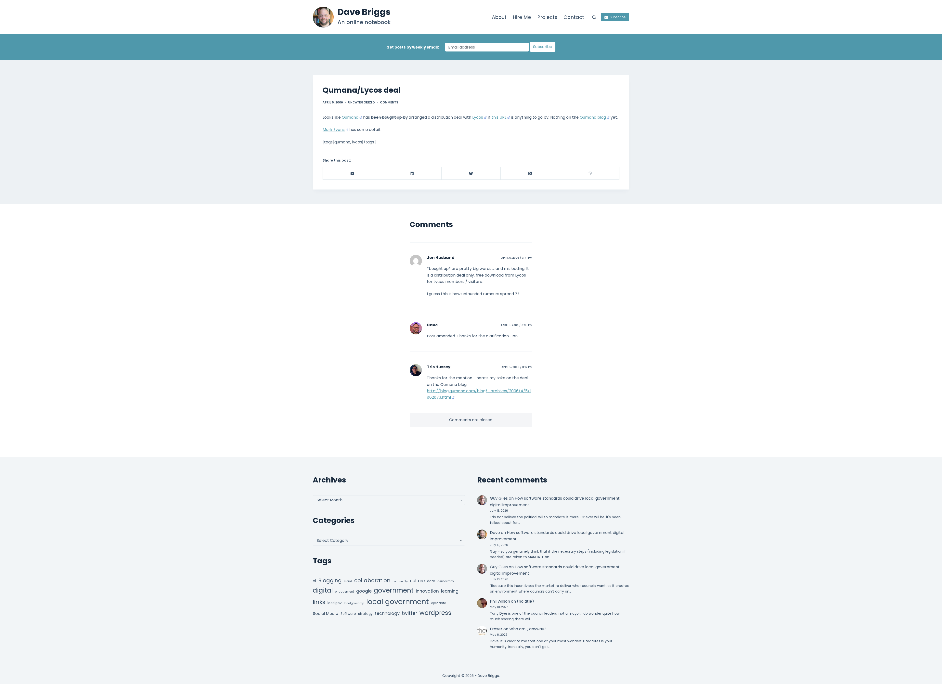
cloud (348, 581)
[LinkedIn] (412, 173)
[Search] (594, 17)
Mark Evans (334, 129)
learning (449, 591)
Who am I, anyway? (527, 629)
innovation (427, 591)
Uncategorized (361, 102)
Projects (547, 17)
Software (348, 613)
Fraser (496, 629)
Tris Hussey (438, 367)
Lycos (477, 117)
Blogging (330, 580)
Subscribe (618, 17)
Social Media (325, 613)
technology (387, 613)
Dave (432, 325)
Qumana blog (593, 117)
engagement (344, 592)
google (364, 591)
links (319, 602)
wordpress (435, 612)
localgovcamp (354, 603)
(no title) (525, 601)
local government (397, 601)
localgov (334, 603)
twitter (409, 613)
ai (314, 580)
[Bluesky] (471, 173)
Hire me (522, 17)
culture (417, 581)
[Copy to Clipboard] (589, 173)
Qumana (350, 117)
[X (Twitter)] (530, 173)
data (431, 581)
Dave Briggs (364, 12)
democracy (445, 581)
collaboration (372, 580)
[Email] (352, 173)
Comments (389, 102)
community (400, 581)
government (394, 590)
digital (323, 590)
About (499, 17)
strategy (365, 613)
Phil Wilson (500, 601)
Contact (573, 17)
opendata (438, 603)
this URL (499, 117)
